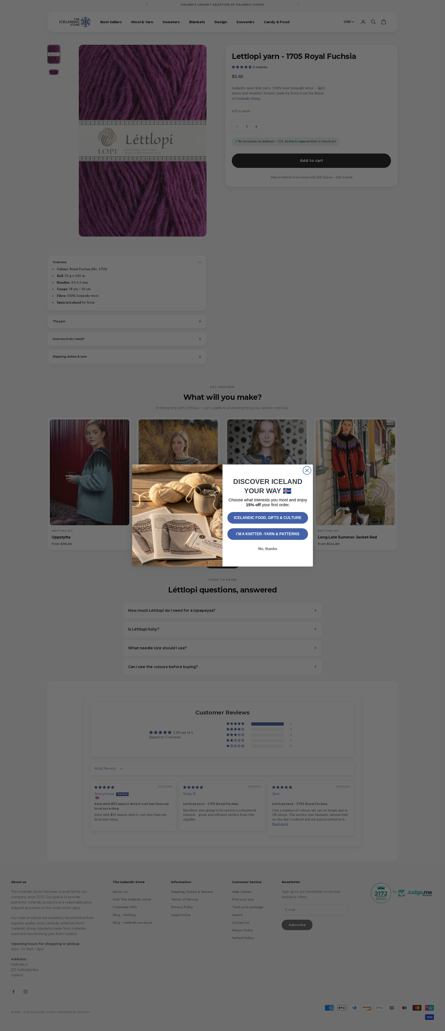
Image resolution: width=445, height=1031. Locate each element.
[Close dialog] (307, 470)
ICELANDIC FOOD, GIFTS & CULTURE (268, 518)
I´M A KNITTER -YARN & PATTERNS (267, 534)
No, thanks (267, 549)
